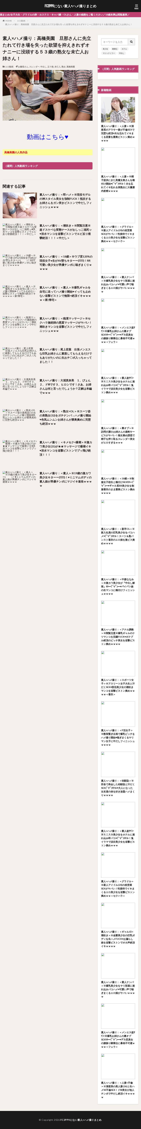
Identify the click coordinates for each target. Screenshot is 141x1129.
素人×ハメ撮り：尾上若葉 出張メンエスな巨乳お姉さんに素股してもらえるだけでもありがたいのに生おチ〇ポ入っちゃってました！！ (66, 355)
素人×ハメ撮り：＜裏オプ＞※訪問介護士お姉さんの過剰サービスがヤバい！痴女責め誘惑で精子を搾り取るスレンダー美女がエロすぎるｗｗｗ (118, 435)
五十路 (50, 66)
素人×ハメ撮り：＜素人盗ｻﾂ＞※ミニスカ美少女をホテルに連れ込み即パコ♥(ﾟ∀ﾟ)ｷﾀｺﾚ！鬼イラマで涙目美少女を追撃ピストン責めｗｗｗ (118, 385)
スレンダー (34, 66)
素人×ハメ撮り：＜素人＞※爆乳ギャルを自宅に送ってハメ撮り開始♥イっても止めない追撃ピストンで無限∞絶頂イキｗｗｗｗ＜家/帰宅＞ (65, 293)
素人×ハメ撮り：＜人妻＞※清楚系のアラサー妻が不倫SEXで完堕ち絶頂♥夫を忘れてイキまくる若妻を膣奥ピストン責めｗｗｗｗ (118, 133)
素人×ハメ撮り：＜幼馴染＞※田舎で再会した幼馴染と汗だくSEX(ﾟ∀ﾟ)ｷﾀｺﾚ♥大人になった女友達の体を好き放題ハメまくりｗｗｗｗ (118, 788)
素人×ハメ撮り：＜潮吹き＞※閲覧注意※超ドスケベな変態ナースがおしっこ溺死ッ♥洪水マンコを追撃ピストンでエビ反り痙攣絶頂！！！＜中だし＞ (66, 231)
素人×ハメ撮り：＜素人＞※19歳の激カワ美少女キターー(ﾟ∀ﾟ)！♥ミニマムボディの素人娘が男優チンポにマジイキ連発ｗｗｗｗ (66, 479)
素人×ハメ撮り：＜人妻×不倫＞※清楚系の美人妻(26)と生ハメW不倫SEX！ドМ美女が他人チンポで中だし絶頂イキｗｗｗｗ (118, 1090)
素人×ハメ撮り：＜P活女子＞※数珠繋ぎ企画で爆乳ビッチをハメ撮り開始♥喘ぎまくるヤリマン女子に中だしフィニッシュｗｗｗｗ (118, 737)
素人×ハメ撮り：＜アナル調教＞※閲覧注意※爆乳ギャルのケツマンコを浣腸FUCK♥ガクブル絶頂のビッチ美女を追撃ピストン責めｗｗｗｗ (118, 636)
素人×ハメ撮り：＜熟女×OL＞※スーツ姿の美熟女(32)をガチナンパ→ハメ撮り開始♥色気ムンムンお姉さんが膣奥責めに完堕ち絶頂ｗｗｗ (65, 417)
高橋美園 (71, 66)
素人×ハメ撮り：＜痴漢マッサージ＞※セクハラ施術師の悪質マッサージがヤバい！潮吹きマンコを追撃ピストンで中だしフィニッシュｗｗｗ (66, 324)
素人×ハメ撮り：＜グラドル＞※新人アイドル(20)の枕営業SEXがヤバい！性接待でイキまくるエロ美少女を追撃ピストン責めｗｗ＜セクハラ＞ (118, 234)
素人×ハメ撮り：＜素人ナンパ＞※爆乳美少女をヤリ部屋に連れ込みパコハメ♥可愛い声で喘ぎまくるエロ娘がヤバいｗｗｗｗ (118, 284)
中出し (43, 66)
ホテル (124, 49)
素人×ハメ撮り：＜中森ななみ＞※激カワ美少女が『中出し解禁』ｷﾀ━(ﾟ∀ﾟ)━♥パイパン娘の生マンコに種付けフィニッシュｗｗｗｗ (118, 586)
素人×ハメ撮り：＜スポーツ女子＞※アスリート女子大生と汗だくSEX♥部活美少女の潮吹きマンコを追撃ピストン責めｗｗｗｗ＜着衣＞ (118, 687)
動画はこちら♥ (47, 136)
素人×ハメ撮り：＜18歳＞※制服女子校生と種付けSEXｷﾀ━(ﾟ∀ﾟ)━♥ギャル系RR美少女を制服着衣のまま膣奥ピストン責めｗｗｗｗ (118, 485)
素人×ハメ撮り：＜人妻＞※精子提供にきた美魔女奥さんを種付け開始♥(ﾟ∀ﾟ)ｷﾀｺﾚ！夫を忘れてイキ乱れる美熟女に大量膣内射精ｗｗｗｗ (118, 183)
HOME (9, 20)
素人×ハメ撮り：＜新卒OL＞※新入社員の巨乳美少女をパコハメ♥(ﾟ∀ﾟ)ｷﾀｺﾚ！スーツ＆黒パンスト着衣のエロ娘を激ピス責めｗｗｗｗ (118, 536)
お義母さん (23, 66)
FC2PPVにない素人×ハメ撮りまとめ (70, 6)
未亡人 (58, 66)
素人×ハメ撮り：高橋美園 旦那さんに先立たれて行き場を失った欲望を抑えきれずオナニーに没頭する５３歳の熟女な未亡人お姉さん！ (68, 24)
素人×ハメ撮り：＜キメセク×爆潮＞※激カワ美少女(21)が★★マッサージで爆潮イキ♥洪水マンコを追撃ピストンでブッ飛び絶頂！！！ (66, 448)
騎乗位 (114, 49)
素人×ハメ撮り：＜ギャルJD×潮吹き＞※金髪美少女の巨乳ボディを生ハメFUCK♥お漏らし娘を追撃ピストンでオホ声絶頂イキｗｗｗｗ (118, 939)
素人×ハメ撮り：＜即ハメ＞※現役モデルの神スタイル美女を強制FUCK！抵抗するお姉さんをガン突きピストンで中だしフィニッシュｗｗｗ (66, 200)
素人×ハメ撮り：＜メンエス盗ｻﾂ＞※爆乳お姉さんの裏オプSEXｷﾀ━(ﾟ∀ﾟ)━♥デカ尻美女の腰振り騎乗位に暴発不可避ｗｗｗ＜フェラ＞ (118, 334)
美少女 (105, 49)
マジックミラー (109, 53)
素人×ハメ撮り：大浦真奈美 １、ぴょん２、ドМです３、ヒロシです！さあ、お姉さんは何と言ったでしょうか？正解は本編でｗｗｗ (66, 386)
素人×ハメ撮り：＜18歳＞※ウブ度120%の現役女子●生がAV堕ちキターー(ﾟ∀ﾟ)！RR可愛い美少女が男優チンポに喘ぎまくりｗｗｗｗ (66, 262)
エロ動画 (21, 20)
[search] (131, 41)
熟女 (64, 66)
